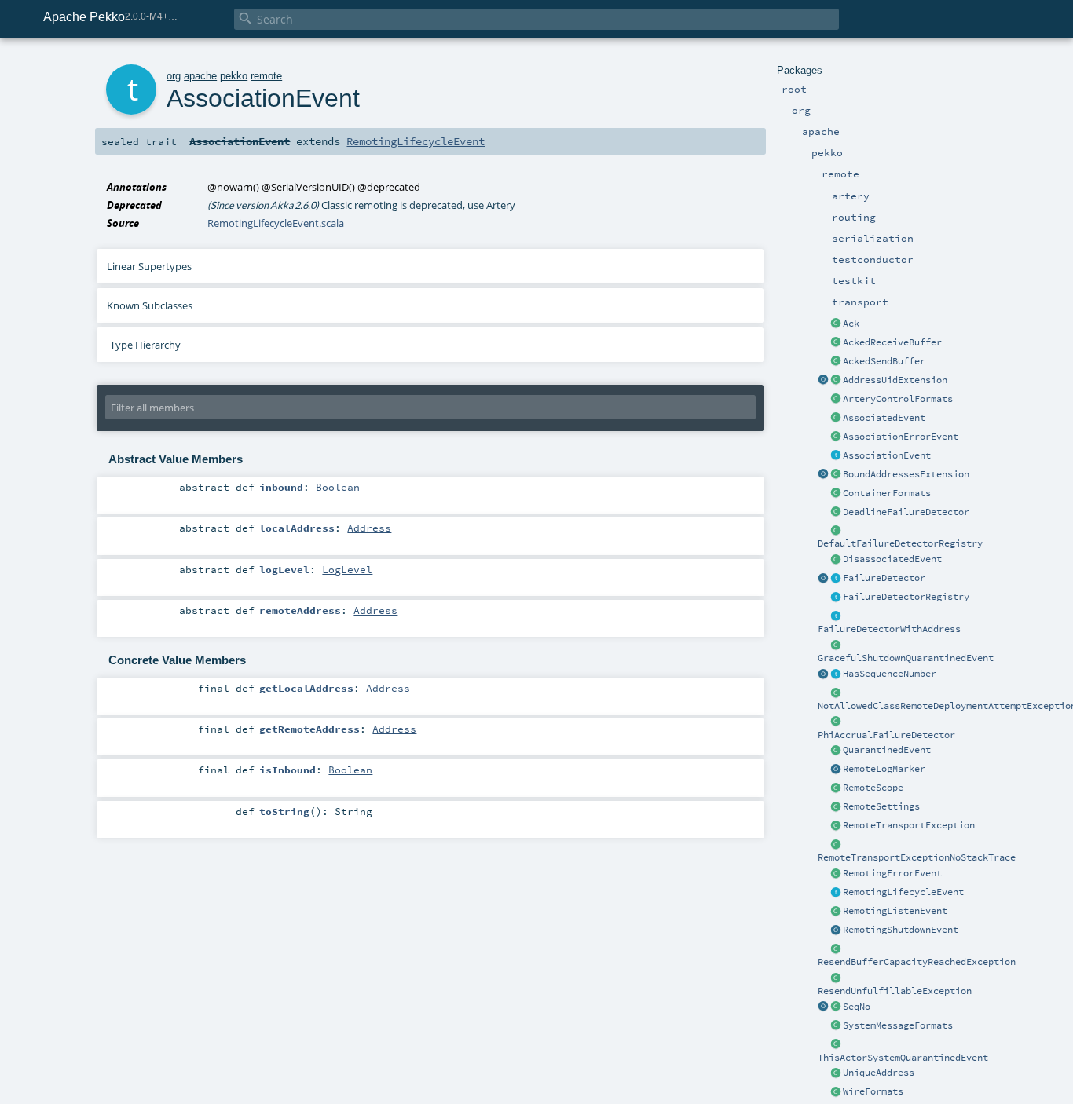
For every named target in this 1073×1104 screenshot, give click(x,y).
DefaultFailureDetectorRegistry (900, 543)
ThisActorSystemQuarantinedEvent (903, 1057)
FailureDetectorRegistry (906, 596)
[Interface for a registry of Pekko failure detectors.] (835, 597)
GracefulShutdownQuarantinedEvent (906, 658)
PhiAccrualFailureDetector (886, 734)
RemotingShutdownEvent (900, 929)
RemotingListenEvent (895, 910)
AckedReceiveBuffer (892, 342)
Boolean (338, 487)
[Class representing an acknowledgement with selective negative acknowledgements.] (835, 324)
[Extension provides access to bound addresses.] (823, 475)
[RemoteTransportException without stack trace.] (835, 845)
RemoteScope (873, 787)
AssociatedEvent (884, 417)
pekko (233, 76)
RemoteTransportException (909, 825)
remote (266, 76)
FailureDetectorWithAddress (889, 628)
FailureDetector (884, 577)
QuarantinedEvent (887, 749)
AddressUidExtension (895, 380)
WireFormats (873, 1091)
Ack (851, 323)
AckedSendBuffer (884, 361)
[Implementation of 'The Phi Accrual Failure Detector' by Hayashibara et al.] (835, 722)
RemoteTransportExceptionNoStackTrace (917, 857)
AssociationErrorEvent (900, 436)
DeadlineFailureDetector (906, 511)
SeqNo (856, 1006)
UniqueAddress (878, 1072)
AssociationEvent (887, 455)
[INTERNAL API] (835, 693)
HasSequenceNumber (889, 673)
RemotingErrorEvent (892, 873)
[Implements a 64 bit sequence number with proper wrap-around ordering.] (835, 1007)
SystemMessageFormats (898, 1025)
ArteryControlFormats (898, 398)
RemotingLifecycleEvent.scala (275, 223)
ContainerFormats (887, 493)
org (174, 76)
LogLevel (347, 569)
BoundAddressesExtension (906, 474)
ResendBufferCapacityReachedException (917, 961)
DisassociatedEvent (892, 559)
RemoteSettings (881, 806)
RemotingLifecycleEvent (903, 891)
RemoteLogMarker (884, 768)
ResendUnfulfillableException (895, 990)
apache (200, 76)
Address (369, 527)
